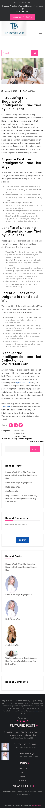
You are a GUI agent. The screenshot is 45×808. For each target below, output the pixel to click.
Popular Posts (20, 433)
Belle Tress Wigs (12, 487)
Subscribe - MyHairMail (22, 17)
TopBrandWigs (28, 91)
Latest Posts (19, 431)
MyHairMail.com (23, 383)
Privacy (22, 780)
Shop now (6, 407)
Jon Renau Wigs (12, 491)
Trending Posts (20, 436)
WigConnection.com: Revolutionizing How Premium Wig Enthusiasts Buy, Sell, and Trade (21, 498)
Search (35, 449)
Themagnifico (36, 805)
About (22, 772)
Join (36, 711)
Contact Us (22, 768)
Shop (22, 776)
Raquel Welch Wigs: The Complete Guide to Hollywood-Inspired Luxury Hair (21, 475)
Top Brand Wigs (11, 39)
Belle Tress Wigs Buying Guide (18, 482)
